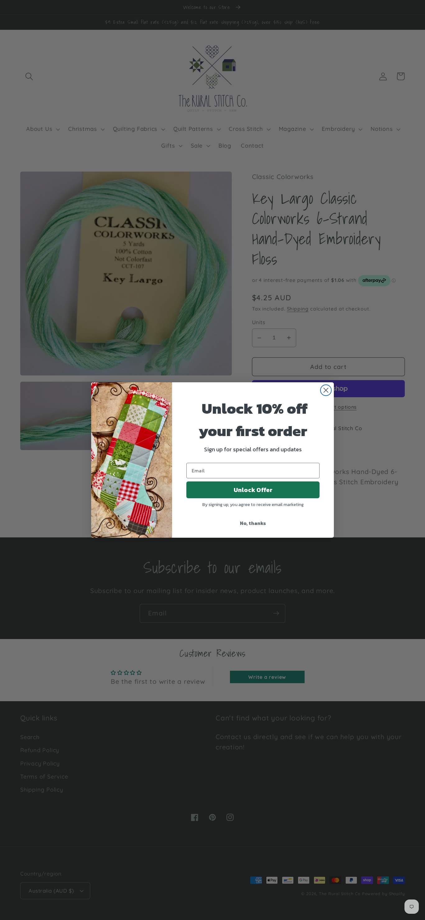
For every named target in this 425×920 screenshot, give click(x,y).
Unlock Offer (253, 489)
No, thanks (253, 523)
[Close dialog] (325, 390)
